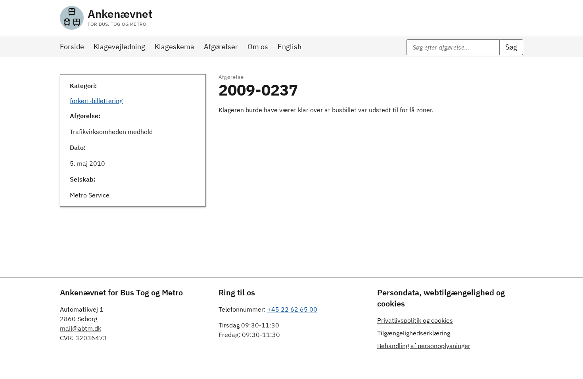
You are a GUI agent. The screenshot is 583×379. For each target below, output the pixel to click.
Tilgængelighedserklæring (413, 333)
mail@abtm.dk (80, 328)
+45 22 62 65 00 (292, 309)
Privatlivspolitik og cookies (415, 320)
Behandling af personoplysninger (423, 346)
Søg (511, 47)
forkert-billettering (96, 101)
